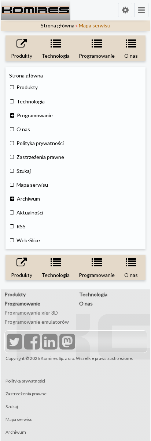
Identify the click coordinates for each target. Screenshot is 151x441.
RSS (21, 226)
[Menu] (141, 10)
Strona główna (57, 25)
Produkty (27, 87)
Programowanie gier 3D (31, 312)
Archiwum (28, 198)
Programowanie (35, 115)
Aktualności (29, 212)
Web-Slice (28, 240)
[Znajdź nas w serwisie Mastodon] (66, 342)
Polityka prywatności (40, 143)
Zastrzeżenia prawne (40, 157)
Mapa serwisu (32, 185)
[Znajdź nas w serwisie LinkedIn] (49, 342)
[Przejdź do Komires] (35, 10)
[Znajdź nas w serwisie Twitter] (13, 342)
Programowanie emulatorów (36, 322)
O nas (23, 129)
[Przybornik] (125, 10)
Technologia (30, 101)
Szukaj (23, 171)
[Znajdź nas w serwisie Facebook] (31, 342)
